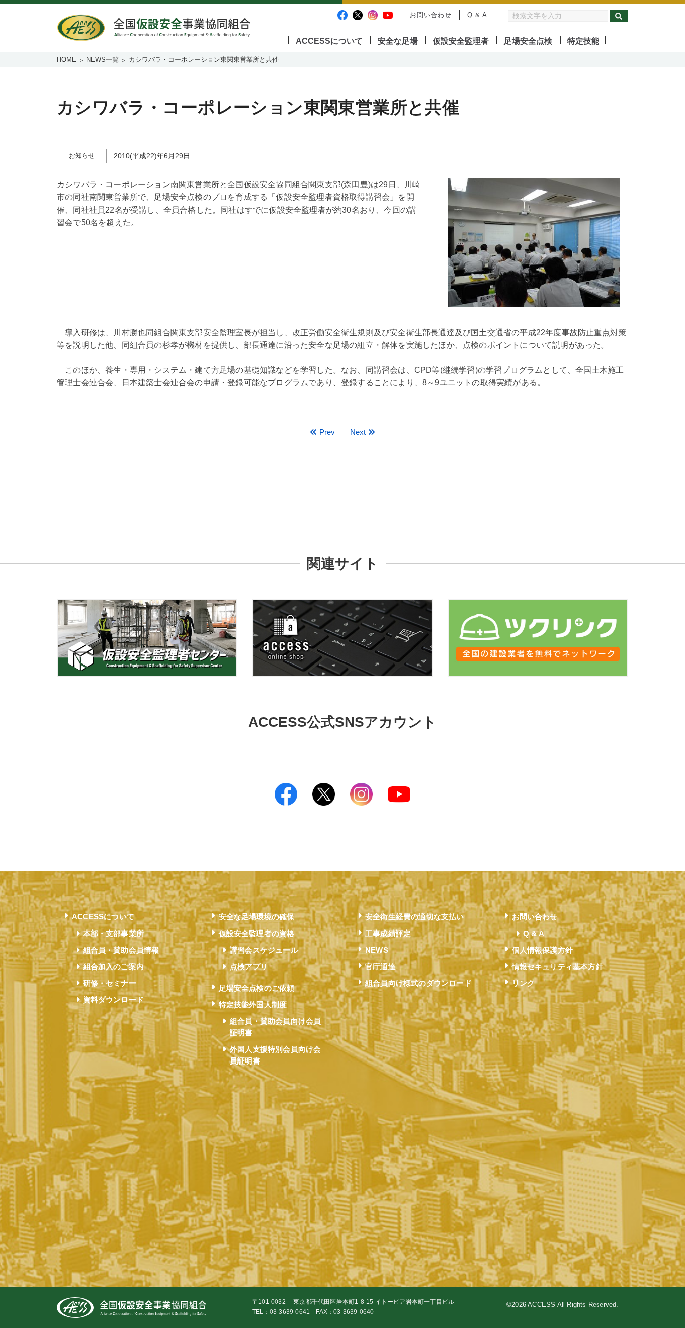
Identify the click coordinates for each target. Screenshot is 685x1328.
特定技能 (583, 41)
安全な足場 (398, 41)
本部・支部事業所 (113, 933)
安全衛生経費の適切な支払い (414, 916)
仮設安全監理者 (461, 41)
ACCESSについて (329, 41)
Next (359, 432)
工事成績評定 (388, 933)
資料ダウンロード (113, 999)
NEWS (376, 950)
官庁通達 (380, 966)
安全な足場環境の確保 (257, 916)
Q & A (477, 15)
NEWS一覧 (102, 59)
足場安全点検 (528, 41)
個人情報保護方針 (542, 950)
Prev (326, 432)
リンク (523, 983)
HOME (66, 59)
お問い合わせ (431, 15)
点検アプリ (249, 966)
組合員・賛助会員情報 (121, 950)
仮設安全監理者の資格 (257, 933)
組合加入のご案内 (113, 966)
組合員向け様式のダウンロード (418, 983)
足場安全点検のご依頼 (257, 988)
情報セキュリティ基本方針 (557, 966)
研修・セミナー (109, 983)
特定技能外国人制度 (253, 1004)
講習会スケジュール (264, 950)
